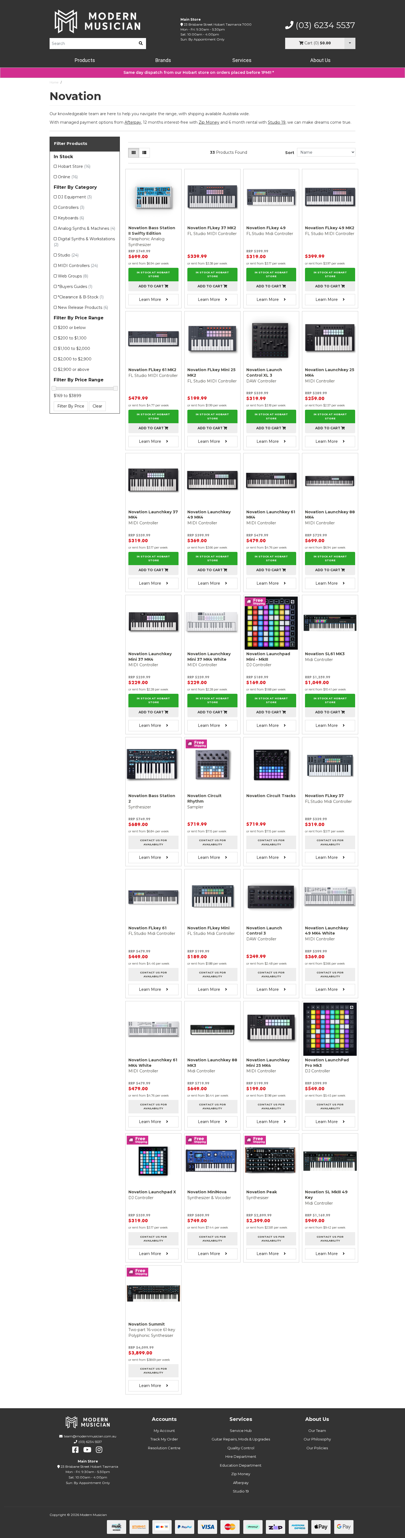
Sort (289, 152)
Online (68, 176)
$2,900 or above (73, 369)
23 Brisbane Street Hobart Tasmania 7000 (218, 24)
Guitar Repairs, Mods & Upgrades (241, 1439)
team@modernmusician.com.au (90, 1436)
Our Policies (317, 1448)
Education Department (240, 1465)
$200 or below (72, 327)
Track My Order (164, 1439)
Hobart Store (74, 166)
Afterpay (241, 1482)
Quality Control (240, 1448)
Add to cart (151, 286)
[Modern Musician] (98, 21)
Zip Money (240, 1474)
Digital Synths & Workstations (84, 241)
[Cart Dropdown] (349, 43)
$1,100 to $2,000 (74, 348)
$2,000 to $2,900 (74, 359)
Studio (68, 255)
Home (54, 82)
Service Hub (241, 1430)
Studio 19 (276, 122)
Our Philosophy (317, 1439)
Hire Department (240, 1456)
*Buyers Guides (75, 286)
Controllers (71, 207)
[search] (141, 43)
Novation (70, 82)
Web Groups (73, 276)
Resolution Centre (164, 1448)
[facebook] (75, 1449)
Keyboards (71, 217)
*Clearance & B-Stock (81, 297)
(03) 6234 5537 (324, 25)
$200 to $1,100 (72, 338)
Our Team (317, 1430)
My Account (164, 1430)
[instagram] (99, 1449)
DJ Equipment (75, 197)
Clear (97, 406)
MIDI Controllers (78, 265)
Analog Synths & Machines (86, 228)
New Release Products (83, 307)
